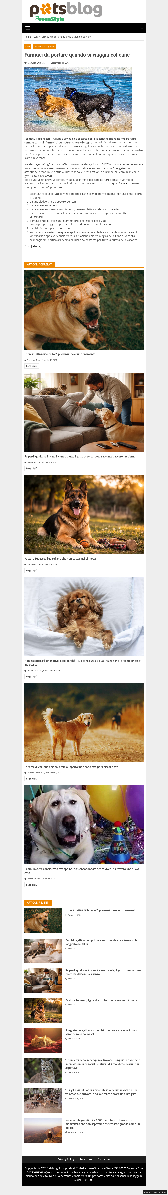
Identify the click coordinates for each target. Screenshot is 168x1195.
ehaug (37, 246)
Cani (27, 46)
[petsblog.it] (65, 11)
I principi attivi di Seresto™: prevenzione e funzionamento (59, 354)
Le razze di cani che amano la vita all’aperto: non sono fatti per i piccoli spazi (71, 767)
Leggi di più (31, 365)
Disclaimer (104, 1159)
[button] (142, 28)
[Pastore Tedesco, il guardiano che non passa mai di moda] (84, 514)
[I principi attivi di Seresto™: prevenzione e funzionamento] (84, 310)
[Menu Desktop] (27, 28)
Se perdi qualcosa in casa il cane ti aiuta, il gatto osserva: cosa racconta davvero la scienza (80, 456)
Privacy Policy (65, 1159)
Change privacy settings (155, 1192)
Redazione (85, 1159)
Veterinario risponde (44, 46)
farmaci (123, 183)
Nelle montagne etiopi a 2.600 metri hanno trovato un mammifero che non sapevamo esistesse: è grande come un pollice (102, 1124)
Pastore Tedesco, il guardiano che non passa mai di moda (60, 558)
